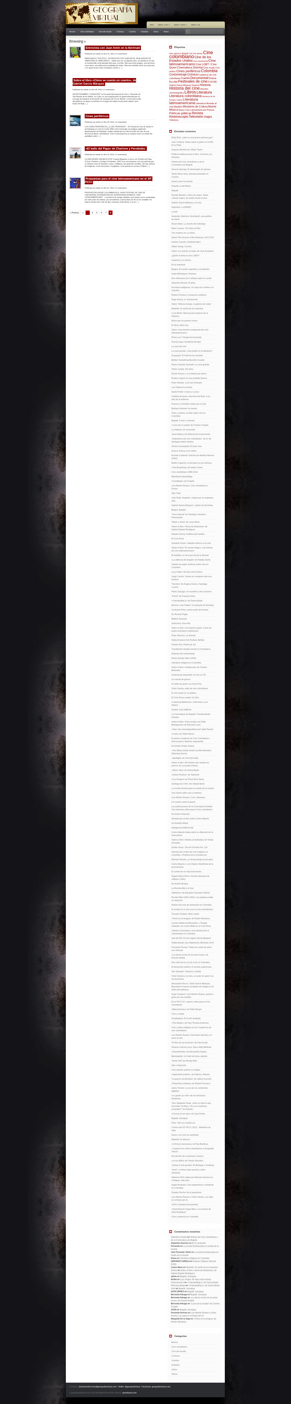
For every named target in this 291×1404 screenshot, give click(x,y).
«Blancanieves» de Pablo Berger (186, 1009)
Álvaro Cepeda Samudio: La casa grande (190, 364)
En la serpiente (178, 265)
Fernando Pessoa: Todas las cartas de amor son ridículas (191, 948)
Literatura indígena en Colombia (186, 663)
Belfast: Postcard (179, 619)
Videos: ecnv (164, 25)
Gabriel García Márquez (180, 85)
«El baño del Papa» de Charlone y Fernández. (116, 148)
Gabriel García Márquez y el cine (186, 202)
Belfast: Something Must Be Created (187, 360)
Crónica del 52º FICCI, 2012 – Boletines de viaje (191, 1129)
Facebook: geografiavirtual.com (156, 1387)
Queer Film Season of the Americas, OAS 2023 (192, 237)
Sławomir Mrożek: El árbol (183, 283)
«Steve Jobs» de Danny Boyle (185, 770)
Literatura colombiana (185, 96)
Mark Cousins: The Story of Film (185, 228)
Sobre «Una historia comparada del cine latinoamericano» (189, 331)
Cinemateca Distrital (190, 67)
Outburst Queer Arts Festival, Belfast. (188, 640)
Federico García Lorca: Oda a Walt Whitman (191, 1047)
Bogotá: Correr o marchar (183, 420)
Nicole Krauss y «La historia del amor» (189, 373)
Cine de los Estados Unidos (190, 58)
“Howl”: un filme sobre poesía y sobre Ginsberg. (188, 1171)
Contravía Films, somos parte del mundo (189, 610)
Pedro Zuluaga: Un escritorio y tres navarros (191, 591)
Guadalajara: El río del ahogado (186, 1018)
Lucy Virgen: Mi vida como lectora (186, 572)
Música (173, 109)
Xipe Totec (176, 493)
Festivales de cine (192, 81)
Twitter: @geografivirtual (129, 1387)
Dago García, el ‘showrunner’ (184, 299)
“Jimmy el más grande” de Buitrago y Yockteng (192, 1165)
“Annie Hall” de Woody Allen (184, 1061)
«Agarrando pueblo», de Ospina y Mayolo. (190, 1074)
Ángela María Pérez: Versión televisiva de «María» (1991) (190, 877)
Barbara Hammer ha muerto (184, 408)
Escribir (173, 81)
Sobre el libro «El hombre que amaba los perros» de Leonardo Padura (190, 764)
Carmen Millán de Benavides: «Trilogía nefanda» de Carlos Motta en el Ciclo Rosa (191, 924)
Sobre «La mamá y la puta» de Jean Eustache (192, 251)
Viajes (208, 116)
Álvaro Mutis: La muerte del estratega (188, 224)
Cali (190, 53)
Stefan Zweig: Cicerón (181, 246)
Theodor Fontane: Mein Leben (185, 914)
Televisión (196, 116)
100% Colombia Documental (184, 1204)
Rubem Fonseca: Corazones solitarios (188, 295)
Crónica (192, 74)
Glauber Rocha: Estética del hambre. (188, 534)
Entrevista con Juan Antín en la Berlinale (113, 47)
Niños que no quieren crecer (184, 321)
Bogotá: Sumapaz (179, 1118)
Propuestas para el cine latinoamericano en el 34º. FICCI (118, 180)
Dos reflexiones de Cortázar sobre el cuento (191, 278)
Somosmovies (177, 1282)
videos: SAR (195, 25)
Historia (205, 85)
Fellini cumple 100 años (182, 369)
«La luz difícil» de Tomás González (187, 1160)
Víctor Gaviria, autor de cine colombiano (189, 688)
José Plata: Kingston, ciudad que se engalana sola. (192, 499)
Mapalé (174, 190)
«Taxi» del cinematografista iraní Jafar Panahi (192, 729)
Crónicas (120, 32)
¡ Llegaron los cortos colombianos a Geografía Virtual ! (192, 1150)
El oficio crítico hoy (179, 325)
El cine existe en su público (183, 693)
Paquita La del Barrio (181, 186)
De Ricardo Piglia (179, 614)
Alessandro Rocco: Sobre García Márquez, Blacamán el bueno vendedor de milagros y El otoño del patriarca (192, 986)
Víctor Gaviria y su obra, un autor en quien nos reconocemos (192, 977)
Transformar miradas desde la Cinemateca (191, 649)
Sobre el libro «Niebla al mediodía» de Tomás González (192, 841)
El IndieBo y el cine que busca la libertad (190, 555)
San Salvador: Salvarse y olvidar (186, 971)
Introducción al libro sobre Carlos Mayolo (190, 818)
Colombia (209, 71)
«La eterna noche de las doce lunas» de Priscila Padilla (189, 956)
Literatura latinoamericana (183, 101)
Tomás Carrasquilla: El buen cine (186, 446)
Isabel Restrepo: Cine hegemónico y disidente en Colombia (192, 1186)
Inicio (152, 25)
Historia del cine (184, 88)
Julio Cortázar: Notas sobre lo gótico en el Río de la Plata (192, 143)
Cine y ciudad (177, 1014)
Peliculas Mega (178, 1285)
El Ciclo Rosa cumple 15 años (185, 697)
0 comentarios (121, 54)
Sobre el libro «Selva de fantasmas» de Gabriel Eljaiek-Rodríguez (189, 528)
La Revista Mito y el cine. (182, 888)
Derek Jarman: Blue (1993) (183, 658)
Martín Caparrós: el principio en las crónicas (191, 463)
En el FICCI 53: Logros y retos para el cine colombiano (190, 1003)
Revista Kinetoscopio (186, 114)
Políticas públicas (180, 113)
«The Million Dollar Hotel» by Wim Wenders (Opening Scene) (191, 752)
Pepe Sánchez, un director (183, 635)
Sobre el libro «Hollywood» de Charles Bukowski (189, 668)
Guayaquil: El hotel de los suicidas (187, 355)
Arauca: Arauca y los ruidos (183, 451)
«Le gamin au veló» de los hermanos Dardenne (188, 1097)
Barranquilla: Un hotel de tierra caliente (189, 1056)
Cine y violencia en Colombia (184, 1216)
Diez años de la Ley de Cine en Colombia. (190, 962)
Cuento (185, 78)
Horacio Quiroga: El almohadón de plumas (191, 169)
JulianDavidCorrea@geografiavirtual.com (97, 1387)
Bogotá (185, 53)
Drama (212, 78)
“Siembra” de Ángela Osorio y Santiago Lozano (189, 585)
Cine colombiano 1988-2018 (184, 472)
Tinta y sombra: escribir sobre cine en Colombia (188, 414)
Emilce (174, 1270)
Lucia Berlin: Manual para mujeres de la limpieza (189, 314)
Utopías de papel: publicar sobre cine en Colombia (189, 566)
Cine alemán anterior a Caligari (185, 1070)
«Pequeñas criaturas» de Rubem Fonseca (190, 1083)
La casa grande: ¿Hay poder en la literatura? (191, 351)
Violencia (173, 120)
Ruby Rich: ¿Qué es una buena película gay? (192, 137)
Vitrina (166, 32)
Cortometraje (178, 74)
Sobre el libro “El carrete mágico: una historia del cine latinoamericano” (192, 549)
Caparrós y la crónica (181, 260)
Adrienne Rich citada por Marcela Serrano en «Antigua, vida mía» (192, 1179)
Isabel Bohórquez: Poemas (183, 274)
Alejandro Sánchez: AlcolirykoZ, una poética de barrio (191, 217)
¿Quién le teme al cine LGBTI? (185, 255)
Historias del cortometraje (183, 653)
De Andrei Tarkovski (180, 814)
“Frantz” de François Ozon (183, 596)
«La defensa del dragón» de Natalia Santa (190, 560)
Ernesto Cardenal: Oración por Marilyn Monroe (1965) (192, 457)
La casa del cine (178, 346)
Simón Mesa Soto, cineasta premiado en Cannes (189, 175)
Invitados (144, 32)
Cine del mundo (105, 32)
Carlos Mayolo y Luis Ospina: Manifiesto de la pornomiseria (192, 865)
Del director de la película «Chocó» (187, 1156)
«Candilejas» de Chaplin (182, 481)
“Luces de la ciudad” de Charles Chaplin (189, 425)
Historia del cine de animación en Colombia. (191, 905)
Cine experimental (200, 61)
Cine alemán (197, 53)
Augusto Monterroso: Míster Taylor (187, 149)
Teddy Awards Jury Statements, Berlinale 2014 (192, 943)
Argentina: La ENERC (181, 207)
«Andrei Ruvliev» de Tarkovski (185, 775)
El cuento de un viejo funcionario (186, 871)
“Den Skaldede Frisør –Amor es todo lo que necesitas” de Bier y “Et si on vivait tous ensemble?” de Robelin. (191, 1106)
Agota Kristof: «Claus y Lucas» (185, 392)
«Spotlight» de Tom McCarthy (184, 758)
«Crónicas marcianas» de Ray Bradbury (189, 1144)
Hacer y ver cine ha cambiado (185, 1135)
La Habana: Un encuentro (183, 429)
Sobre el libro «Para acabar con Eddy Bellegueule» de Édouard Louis (188, 723)
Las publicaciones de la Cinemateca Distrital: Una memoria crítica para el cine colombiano (192, 808)
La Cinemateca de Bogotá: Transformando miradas (190, 715)
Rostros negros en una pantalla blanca (189, 378)
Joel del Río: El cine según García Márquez (191, 938)
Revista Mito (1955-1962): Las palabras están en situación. (192, 899)
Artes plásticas (175, 53)
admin (98, 54)
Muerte (212, 106)
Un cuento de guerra (180, 679)
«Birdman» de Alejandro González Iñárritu (190, 893)
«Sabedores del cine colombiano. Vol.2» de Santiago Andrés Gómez (191, 440)
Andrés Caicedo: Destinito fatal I (186, 242)
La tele (174, 212)
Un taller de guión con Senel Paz (186, 684)
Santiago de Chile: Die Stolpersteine (188, 784)
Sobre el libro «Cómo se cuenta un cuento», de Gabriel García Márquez (104, 82)
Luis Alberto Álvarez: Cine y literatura (188, 797)
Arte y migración (178, 1065)
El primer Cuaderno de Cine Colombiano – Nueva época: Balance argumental (191, 740)
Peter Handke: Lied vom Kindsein (186, 383)
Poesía (210, 109)
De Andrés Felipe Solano (182, 746)
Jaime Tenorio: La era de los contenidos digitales (189, 1089)
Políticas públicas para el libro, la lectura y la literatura (191, 155)
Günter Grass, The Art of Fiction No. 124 (189, 847)
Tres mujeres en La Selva (183, 233)
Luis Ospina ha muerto (181, 387)
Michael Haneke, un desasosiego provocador (192, 859)
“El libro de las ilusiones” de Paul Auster (189, 1042)
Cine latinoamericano (192, 62)
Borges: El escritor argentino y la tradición (190, 269)
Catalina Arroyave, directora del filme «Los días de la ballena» (190, 398)
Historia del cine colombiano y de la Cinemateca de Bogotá (187, 163)
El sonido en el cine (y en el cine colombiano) (192, 909)
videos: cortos (180, 25)
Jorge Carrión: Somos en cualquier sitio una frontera (191, 578)
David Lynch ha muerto (182, 181)
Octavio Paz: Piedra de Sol (183, 644)
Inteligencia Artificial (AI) (182, 828)
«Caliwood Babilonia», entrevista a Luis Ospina (189, 703)
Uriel (173, 1288)
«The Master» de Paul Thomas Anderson (190, 1023)
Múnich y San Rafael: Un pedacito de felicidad (192, 605)
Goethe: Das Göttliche (181, 709)
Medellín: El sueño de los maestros (187, 308)
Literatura (204, 92)
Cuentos (132, 32)
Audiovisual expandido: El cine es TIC (188, 675)
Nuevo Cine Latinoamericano (192, 110)
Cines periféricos (97, 116)
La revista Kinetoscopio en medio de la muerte (192, 788)
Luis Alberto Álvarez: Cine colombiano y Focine (189, 487)
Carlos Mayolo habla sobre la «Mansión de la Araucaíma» (192, 833)
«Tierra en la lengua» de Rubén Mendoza (190, 918)
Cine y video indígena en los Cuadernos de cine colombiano (191, 1029)
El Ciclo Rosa (177, 538)
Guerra (195, 85)
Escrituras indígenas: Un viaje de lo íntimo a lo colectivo (192, 289)
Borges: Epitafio (178, 510)
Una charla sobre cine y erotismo (186, 793)
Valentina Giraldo (179, 1237)
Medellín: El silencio (180, 1139)
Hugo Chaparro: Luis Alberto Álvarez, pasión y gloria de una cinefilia (192, 995)
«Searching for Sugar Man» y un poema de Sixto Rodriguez (191, 1210)
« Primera (74, 213)
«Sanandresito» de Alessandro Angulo (189, 1052)
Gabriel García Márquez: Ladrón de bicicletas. (192, 505)
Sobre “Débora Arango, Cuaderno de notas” (191, 304)
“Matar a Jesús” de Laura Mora (185, 522)
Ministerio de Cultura (195, 106)
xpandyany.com (129, 1393)
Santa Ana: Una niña (180, 623)
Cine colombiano (87, 32)
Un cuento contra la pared (183, 802)
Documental (199, 78)
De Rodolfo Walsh (179, 823)
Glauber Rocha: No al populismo (186, 1192)
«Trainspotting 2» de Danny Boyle (187, 601)
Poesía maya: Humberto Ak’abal (186, 342)
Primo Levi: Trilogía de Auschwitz (186, 337)
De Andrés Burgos (179, 884)
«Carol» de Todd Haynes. (183, 734)
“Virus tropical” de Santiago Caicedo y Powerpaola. (188, 516)
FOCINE (212, 82)
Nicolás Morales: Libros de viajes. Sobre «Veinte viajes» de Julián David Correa (189, 196)
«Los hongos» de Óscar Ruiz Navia (187, 779)
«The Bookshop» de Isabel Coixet (186, 467)
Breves (72, 32)
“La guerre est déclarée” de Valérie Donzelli (191, 1079)
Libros (155, 32)
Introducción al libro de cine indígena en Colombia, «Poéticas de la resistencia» (189, 853)
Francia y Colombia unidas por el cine (188, 404)
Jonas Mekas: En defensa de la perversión (190, 434)
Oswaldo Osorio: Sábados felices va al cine (191, 543)
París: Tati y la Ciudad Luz (183, 1123)
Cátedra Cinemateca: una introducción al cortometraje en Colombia (190, 932)
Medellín (178, 107)
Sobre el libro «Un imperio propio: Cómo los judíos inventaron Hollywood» (191, 629)
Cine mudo (209, 67)
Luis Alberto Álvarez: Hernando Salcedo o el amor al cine (191, 1036)
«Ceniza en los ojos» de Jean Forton (188, 1114)
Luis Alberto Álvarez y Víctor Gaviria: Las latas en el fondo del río (192, 1198)
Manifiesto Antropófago (181, 476)
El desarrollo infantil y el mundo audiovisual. (191, 967)
